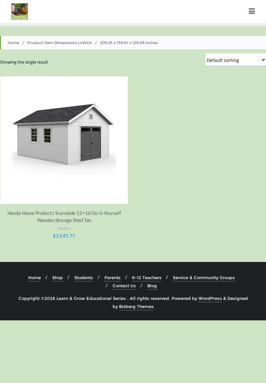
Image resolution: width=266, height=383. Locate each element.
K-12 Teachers (147, 277)
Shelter (64, 228)
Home (13, 42)
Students (83, 277)
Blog (152, 285)
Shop (57, 277)
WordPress (210, 298)
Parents (112, 277)
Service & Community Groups (204, 277)
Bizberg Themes (136, 306)
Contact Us (124, 285)
